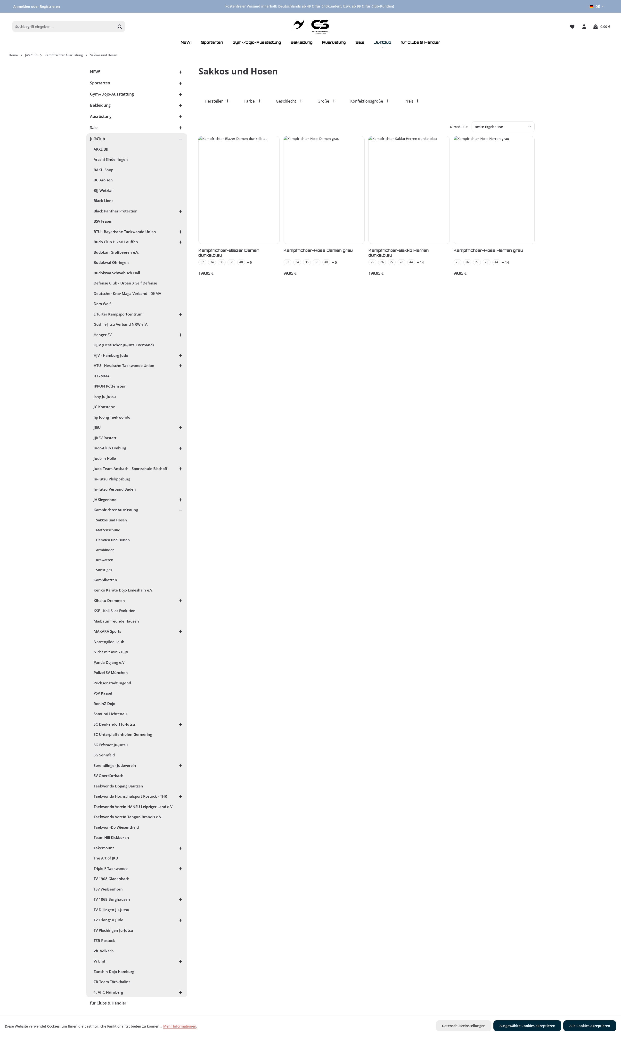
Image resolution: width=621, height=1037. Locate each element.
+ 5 (334, 262)
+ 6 (249, 262)
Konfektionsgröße (366, 101)
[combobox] (63, 26)
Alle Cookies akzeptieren (589, 1025)
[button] (181, 71)
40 (241, 262)
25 (372, 262)
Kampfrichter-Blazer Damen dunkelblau (228, 252)
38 (231, 262)
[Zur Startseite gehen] (310, 26)
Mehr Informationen (179, 1026)
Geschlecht (286, 101)
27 (391, 262)
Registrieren (50, 6)
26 (382, 262)
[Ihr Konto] (584, 26)
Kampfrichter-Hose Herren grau (488, 250)
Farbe (249, 101)
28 (401, 262)
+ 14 (420, 262)
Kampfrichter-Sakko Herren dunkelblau (398, 252)
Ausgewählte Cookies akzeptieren (527, 1025)
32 (202, 262)
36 (221, 262)
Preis (409, 101)
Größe (323, 101)
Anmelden (21, 6)
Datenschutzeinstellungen (463, 1025)
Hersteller (214, 101)
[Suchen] (120, 26)
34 (212, 262)
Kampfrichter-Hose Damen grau (318, 250)
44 (411, 262)
